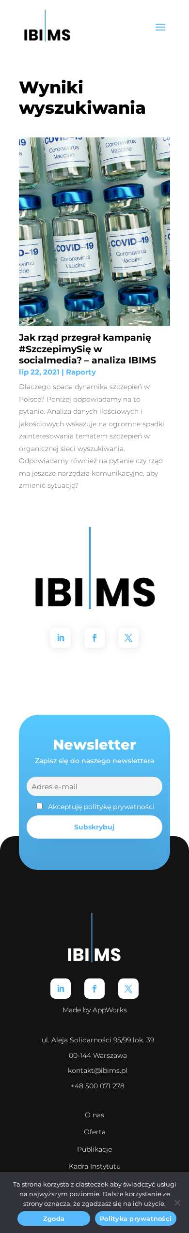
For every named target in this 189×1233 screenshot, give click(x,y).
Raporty (81, 371)
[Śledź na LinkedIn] (60, 638)
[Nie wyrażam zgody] (177, 1202)
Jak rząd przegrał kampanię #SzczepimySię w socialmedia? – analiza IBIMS (87, 348)
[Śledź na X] (128, 638)
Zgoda (53, 1218)
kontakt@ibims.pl (97, 1070)
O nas (94, 1115)
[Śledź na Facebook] (94, 638)
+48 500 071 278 (98, 1086)
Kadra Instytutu (95, 1166)
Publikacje (94, 1149)
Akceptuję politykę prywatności (101, 807)
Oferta (95, 1132)
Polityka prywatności (136, 1218)
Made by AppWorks (95, 1010)
